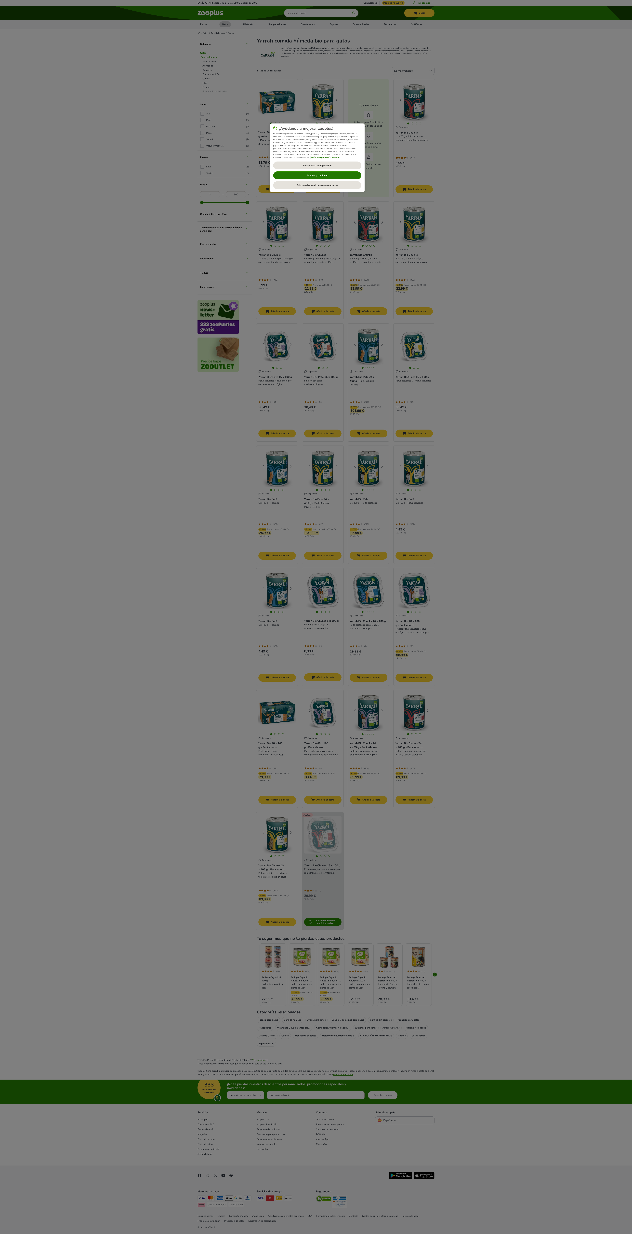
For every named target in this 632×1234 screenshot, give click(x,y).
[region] (317, 157)
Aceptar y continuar (317, 175)
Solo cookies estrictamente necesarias (317, 185)
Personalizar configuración (317, 165)
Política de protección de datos (325, 157)
